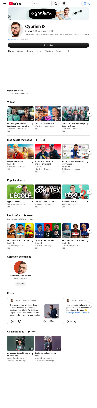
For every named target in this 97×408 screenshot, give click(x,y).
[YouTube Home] (15, 3)
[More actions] (32, 124)
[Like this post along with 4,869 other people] (11, 321)
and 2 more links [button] (22, 40)
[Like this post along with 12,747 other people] (67, 321)
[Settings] (77, 3)
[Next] (89, 113)
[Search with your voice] (64, 3)
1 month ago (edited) (29, 301)
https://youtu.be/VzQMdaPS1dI (79, 313)
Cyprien (9, 164)
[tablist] (48, 51)
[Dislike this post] (19, 321)
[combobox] (42, 3)
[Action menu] (58, 321)
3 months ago (82, 301)
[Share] (44, 321)
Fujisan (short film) (15, 91)
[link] (34, 311)
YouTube (13, 40)
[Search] (55, 3)
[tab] (11, 51)
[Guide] (4, 3)
